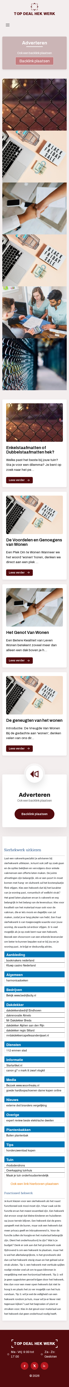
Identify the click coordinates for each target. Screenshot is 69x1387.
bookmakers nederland (20, 960)
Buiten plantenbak (17, 1135)
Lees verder (17, 480)
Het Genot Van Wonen (27, 632)
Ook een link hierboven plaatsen (35, 1184)
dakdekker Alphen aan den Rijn (25, 1025)
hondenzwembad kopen (20, 1150)
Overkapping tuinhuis (19, 1170)
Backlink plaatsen (34, 61)
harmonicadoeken (17, 980)
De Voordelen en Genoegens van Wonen (34, 542)
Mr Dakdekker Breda (18, 1020)
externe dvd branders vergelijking (26, 1105)
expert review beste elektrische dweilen (30, 1120)
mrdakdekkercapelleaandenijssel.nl (27, 1035)
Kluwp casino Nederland (21, 965)
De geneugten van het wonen (34, 720)
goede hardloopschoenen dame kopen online (33, 1090)
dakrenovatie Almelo (18, 1015)
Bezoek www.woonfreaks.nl (22, 1085)
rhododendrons (15, 1165)
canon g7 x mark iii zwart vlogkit (25, 1070)
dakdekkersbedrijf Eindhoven (23, 1010)
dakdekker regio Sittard (20, 1030)
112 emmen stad (16, 1050)
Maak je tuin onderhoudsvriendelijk (27, 1175)
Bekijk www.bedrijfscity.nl (21, 995)
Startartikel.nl (14, 1065)
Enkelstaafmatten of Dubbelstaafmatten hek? (30, 449)
